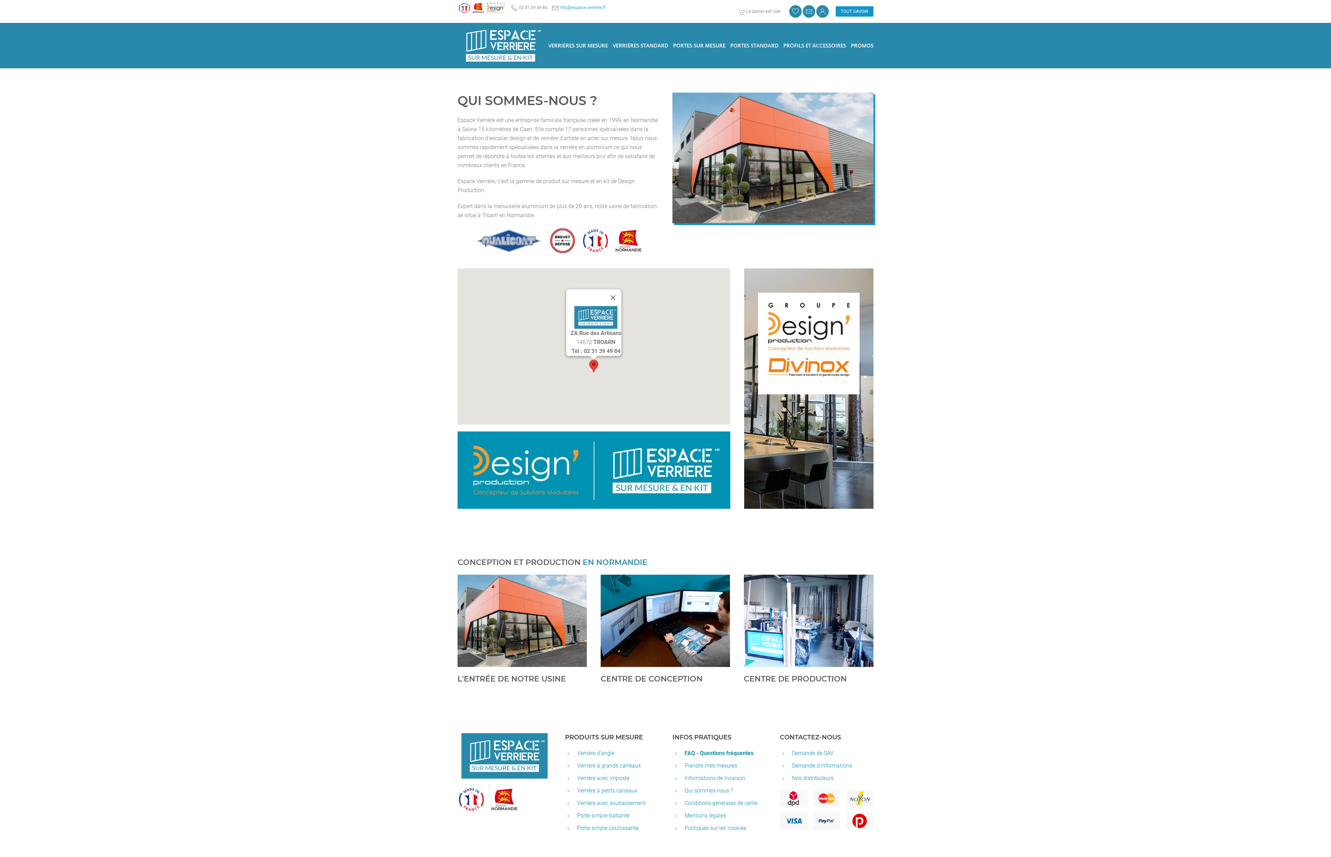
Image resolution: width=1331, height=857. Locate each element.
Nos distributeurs (813, 778)
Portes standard (754, 45)
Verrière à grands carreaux (609, 765)
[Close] (613, 297)
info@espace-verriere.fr (583, 7)
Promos (862, 45)
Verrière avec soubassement (611, 803)
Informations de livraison (715, 778)
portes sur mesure (699, 45)
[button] (593, 366)
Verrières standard (640, 45)
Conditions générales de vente (721, 803)
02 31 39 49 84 (562, 7)
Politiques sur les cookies (715, 828)
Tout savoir (854, 11)
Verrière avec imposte (603, 778)
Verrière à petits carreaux (607, 790)
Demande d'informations (822, 765)
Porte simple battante (603, 815)
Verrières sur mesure (578, 45)
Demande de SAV (813, 753)
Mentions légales (705, 815)
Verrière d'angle (596, 753)
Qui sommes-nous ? (709, 790)
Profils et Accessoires (814, 45)
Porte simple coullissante (607, 828)
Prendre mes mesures (711, 765)
